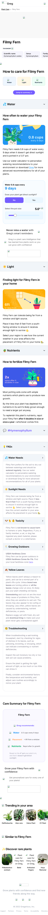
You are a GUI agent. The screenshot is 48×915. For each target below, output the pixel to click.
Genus (28, 54)
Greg (31, 167)
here (31, 562)
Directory (44, 911)
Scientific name (9, 54)
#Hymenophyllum (20, 430)
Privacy (18, 911)
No (14, 200)
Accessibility (35, 911)
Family (45, 54)
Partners (11, 911)
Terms (26, 911)
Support (3, 911)
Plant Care (5, 9)
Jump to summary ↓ (24, 92)
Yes (33, 200)
